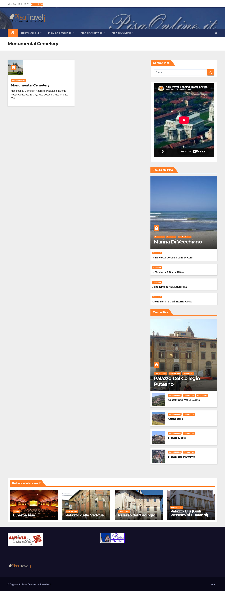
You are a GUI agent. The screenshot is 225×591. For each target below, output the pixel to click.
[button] (216, 33)
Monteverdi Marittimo (181, 456)
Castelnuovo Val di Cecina (184, 400)
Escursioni (171, 237)
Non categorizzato (18, 80)
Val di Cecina (202, 395)
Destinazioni (30, 33)
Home (212, 584)
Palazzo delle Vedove (85, 515)
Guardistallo (175, 418)
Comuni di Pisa (160, 373)
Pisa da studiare (60, 33)
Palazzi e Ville (174, 373)
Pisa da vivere (122, 33)
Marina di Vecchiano (178, 242)
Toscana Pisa (188, 373)
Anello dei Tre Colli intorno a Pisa (172, 301)
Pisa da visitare (92, 33)
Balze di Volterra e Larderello (169, 286)
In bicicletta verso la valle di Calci (172, 257)
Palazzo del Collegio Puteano (177, 381)
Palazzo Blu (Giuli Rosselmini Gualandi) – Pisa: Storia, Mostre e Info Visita (190, 517)
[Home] (13, 33)
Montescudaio (177, 437)
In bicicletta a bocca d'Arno (168, 272)
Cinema (17, 511)
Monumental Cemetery (30, 85)
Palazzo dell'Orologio (136, 515)
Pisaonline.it (45, 584)
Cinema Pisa (24, 515)
